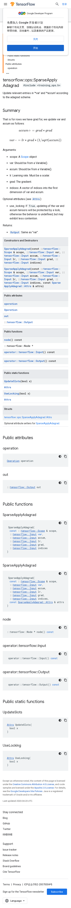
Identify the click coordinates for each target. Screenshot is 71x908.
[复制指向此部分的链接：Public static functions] (47, 702)
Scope (25, 156)
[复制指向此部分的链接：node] (14, 620)
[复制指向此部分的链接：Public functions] (36, 504)
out (6, 316)
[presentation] (35, 130)
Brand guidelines (12, 866)
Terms (6, 884)
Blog (5, 818)
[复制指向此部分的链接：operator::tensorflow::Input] (49, 646)
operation (10, 303)
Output (14, 232)
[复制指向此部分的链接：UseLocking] (24, 746)
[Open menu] (5, 4)
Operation (10, 309)
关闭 (35, 39)
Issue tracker (10, 849)
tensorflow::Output (20, 322)
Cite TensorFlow (11, 871)
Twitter (7, 829)
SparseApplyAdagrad (17, 248)
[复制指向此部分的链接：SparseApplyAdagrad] (39, 515)
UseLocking (11, 393)
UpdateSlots (12, 381)
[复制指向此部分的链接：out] (11, 475)
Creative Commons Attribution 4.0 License (33, 784)
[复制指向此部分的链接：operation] (21, 449)
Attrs (36, 199)
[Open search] (57, 4)
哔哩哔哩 (7, 834)
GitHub (6, 823)
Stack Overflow (11, 860)
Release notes (10, 855)
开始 (35, 48)
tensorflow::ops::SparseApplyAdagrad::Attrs (28, 417)
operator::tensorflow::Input (23, 352)
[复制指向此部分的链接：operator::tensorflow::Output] (52, 672)
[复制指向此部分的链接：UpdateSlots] (25, 712)
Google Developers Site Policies (26, 791)
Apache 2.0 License (44, 787)
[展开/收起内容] (8, 72)
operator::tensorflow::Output (24, 361)
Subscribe (57, 891)
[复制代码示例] (65, 456)
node (7, 339)
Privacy (17, 884)
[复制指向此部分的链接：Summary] (23, 111)
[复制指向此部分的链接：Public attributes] (36, 438)
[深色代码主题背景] (60, 456)
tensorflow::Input (41, 252)
